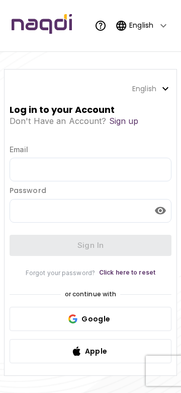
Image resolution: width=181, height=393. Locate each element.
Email (19, 149)
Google (95, 319)
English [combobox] (141, 25)
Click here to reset (127, 272)
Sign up (124, 121)
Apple (96, 351)
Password (28, 190)
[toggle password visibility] (160, 211)
